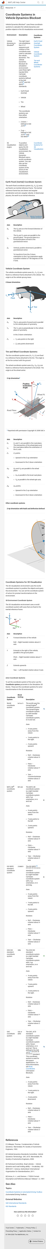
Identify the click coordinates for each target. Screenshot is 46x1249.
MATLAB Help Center (16, 2)
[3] (23, 84)
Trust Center (10, 1228)
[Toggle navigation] (10, 8)
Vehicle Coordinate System (38, 54)
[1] (30, 1051)
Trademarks (20, 1228)
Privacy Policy (30, 1228)
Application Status (25, 1231)
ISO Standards (11, 1206)
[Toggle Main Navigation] (43, 2)
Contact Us (37, 1231)
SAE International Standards (16, 1203)
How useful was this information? (25, 1212)
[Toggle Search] (38, 2)
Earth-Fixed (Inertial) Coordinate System (38, 44)
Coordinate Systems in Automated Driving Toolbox (24, 1192)
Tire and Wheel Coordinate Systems (38, 64)
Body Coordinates (30, 1068)
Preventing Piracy (11, 1231)
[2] (23, 82)
